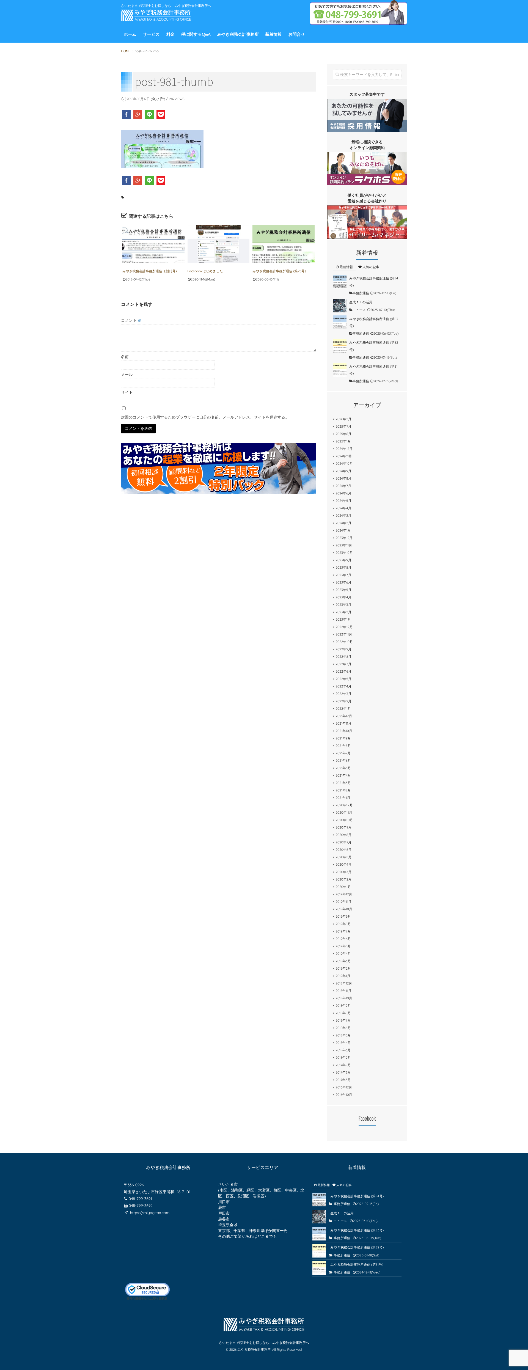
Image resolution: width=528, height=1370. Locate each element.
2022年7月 (343, 664)
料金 (170, 34)
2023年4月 (343, 597)
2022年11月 (344, 634)
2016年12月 (344, 1087)
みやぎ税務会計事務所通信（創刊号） (150, 271)
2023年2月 (343, 612)
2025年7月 (343, 426)
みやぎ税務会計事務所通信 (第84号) (357, 1196)
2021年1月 (343, 798)
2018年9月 (343, 1005)
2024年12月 (344, 449)
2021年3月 (343, 783)
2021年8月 (343, 746)
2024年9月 (343, 471)
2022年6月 (343, 671)
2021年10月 (344, 731)
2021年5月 (343, 768)
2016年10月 (344, 1095)
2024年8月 (343, 478)
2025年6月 (343, 434)
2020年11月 (344, 812)
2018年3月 (343, 1050)
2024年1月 (343, 530)
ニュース (359, 310)
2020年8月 (343, 835)
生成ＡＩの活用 (360, 302)
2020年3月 (343, 872)
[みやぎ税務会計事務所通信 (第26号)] (283, 244)
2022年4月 (343, 686)
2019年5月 (343, 946)
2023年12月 (344, 538)
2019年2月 (343, 968)
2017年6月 (343, 1072)
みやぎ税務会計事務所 (238, 34)
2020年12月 (344, 805)
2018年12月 (344, 983)
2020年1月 (343, 887)
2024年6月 (343, 493)
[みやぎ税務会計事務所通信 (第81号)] (339, 370)
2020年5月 (343, 857)
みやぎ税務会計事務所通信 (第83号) (357, 1230)
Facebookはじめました (205, 271)
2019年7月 (343, 931)
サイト (127, 392)
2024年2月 (343, 523)
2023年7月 (343, 575)
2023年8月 (343, 567)
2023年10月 (344, 553)
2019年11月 (343, 901)
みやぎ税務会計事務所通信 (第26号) (279, 271)
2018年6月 (343, 1028)
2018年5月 (343, 1035)
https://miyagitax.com (149, 1212)
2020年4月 (343, 864)
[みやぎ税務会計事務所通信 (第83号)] (339, 322)
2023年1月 (343, 619)
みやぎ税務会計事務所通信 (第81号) (356, 1264)
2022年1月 (343, 708)
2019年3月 (343, 961)
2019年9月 (343, 916)
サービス (151, 34)
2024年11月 (344, 456)
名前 (125, 356)
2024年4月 (343, 508)
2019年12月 (344, 894)
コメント (131, 320)
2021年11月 (343, 723)
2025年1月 (343, 441)
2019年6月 (343, 939)
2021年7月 (343, 753)
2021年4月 (343, 775)
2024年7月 (343, 486)
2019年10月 (344, 909)
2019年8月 (343, 924)
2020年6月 (343, 850)
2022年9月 (343, 649)
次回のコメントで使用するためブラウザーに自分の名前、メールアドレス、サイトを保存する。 (205, 417)
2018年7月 (343, 1020)
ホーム (130, 34)
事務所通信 (361, 293)
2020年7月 (343, 842)
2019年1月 (343, 976)
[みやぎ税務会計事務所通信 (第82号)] (339, 346)
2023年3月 (343, 605)
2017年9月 (343, 1065)
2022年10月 (344, 642)
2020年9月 (343, 827)
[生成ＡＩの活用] (339, 305)
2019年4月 (343, 953)
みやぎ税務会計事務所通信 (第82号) (357, 1247)
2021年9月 (343, 738)
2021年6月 (343, 760)
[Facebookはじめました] (219, 244)
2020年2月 (343, 879)
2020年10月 (344, 820)
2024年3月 (343, 515)
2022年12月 (344, 627)
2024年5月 (343, 501)
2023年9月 (343, 560)
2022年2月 (343, 701)
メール (127, 374)
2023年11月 (344, 545)
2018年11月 (343, 991)
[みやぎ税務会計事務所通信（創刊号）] (153, 244)
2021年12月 (344, 716)
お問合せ (296, 34)
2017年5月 (343, 1080)
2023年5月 (343, 590)
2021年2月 (343, 790)
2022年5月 (343, 679)
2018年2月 (343, 1057)
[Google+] (138, 114)
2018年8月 (343, 1013)
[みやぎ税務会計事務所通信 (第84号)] (339, 281)
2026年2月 (343, 419)
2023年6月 (343, 582)
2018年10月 (344, 998)
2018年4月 (343, 1043)
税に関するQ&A (196, 34)
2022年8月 (343, 656)
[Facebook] (127, 114)
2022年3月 (343, 694)
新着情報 (273, 34)
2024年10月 (344, 463)
